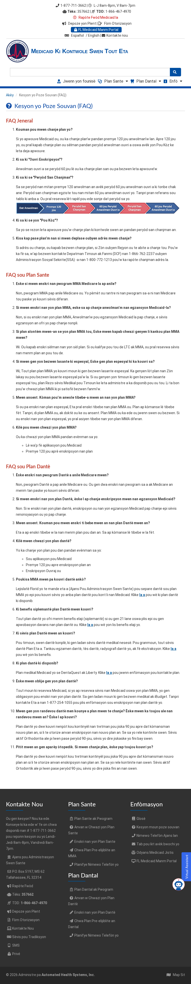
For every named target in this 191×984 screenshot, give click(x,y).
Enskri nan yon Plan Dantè (94, 912)
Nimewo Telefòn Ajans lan (157, 836)
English (93, 35)
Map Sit (179, 975)
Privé (16, 954)
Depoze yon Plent (82, 23)
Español (77, 35)
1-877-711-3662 (73, 5)
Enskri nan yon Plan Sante (94, 842)
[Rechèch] (175, 72)
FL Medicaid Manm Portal (98, 30)
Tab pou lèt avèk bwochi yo (158, 844)
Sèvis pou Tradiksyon (29, 937)
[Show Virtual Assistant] (178, 884)
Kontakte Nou (23, 928)
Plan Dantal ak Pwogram (93, 889)
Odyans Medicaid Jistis (155, 853)
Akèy (10, 95)
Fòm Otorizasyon (118, 23)
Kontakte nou (117, 35)
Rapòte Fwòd (22, 886)
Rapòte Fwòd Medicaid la (98, 17)
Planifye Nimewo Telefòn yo (96, 864)
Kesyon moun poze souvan (158, 827)
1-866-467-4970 (113, 11)
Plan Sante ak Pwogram (93, 819)
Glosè (141, 819)
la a (142, 595)
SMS (16, 945)
